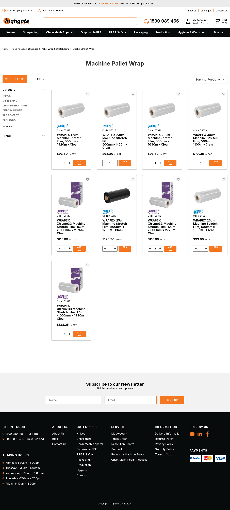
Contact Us (221, 10)
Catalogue (206, 10)
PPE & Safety (117, 32)
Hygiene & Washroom (192, 32)
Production (162, 32)
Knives (10, 32)
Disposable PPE (91, 32)
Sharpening (30, 32)
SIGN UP (172, 400)
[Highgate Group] (16, 21)
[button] (197, 21)
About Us (191, 10)
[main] (139, 215)
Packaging (141, 32)
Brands (219, 32)
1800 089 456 (164, 21)
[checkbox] (24, 95)
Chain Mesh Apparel (59, 32)
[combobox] (90, 21)
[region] (24, 208)
